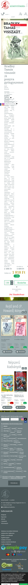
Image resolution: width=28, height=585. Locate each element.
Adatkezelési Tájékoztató (7, 533)
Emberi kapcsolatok (6, 435)
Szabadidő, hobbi (11, 464)
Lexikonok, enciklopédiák (19, 449)
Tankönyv (18, 463)
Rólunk (3, 519)
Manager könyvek (6, 452)
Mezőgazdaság (13, 452)
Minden (5, 426)
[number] (7, 282)
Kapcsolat (14, 36)
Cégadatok (4, 521)
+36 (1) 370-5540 (7, 505)
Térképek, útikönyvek (19, 468)
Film (5, 438)
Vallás (25, 471)
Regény (13, 459)
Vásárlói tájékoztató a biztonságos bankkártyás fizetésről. (14, 560)
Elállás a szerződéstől (7, 535)
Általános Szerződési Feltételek (9, 531)
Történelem (18, 471)
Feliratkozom (14, 483)
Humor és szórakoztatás (17, 441)
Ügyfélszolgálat (5, 537)
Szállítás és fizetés (16, 33)
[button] (5, 13)
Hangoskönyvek (7, 441)
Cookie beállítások (6, 544)
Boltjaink (3, 514)
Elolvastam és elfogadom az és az (14, 477)
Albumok (20, 428)
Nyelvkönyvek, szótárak (22, 456)
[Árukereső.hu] (7, 565)
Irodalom (20, 444)
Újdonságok (14, 22)
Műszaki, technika (22, 452)
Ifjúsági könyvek (6, 445)
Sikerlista (14, 30)
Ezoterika (20, 434)
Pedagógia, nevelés (6, 460)
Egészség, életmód (19, 431)
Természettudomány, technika (8, 471)
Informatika (13, 444)
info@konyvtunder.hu (9, 507)
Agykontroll (6, 428)
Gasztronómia (12, 438)
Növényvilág (13, 456)
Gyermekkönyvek (22, 438)
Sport (5, 463)
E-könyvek (12, 431)
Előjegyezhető (15, 27)
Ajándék (13, 19)
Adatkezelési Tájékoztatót (17, 478)
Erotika (13, 434)
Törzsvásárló (15, 38)
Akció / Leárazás (15, 25)
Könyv (13, 17)
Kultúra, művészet (11, 449)
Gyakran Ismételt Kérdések (8, 542)
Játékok (5, 448)
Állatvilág (6, 431)
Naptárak (6, 456)
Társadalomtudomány (9, 467)
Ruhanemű (19, 459)
